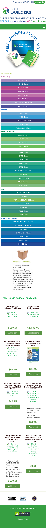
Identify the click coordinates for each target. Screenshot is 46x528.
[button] (44, 27)
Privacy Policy (23, 519)
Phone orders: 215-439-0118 (23, 2)
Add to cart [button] (12, 333)
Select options (33, 333)
